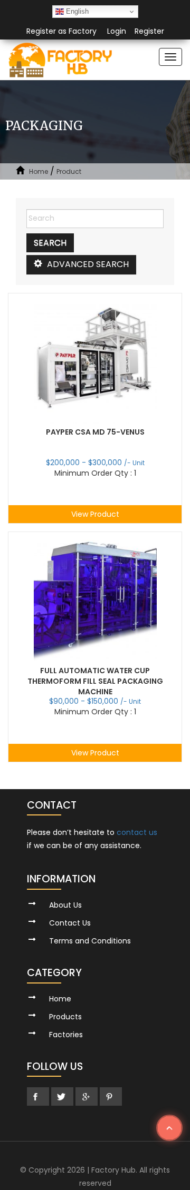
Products (65, 1016)
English (76, 11)
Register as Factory (61, 31)
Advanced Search (87, 264)
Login (116, 31)
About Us (65, 905)
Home (38, 171)
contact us (137, 832)
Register (149, 31)
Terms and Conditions (90, 941)
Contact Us (70, 923)
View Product (95, 514)
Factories (66, 1034)
